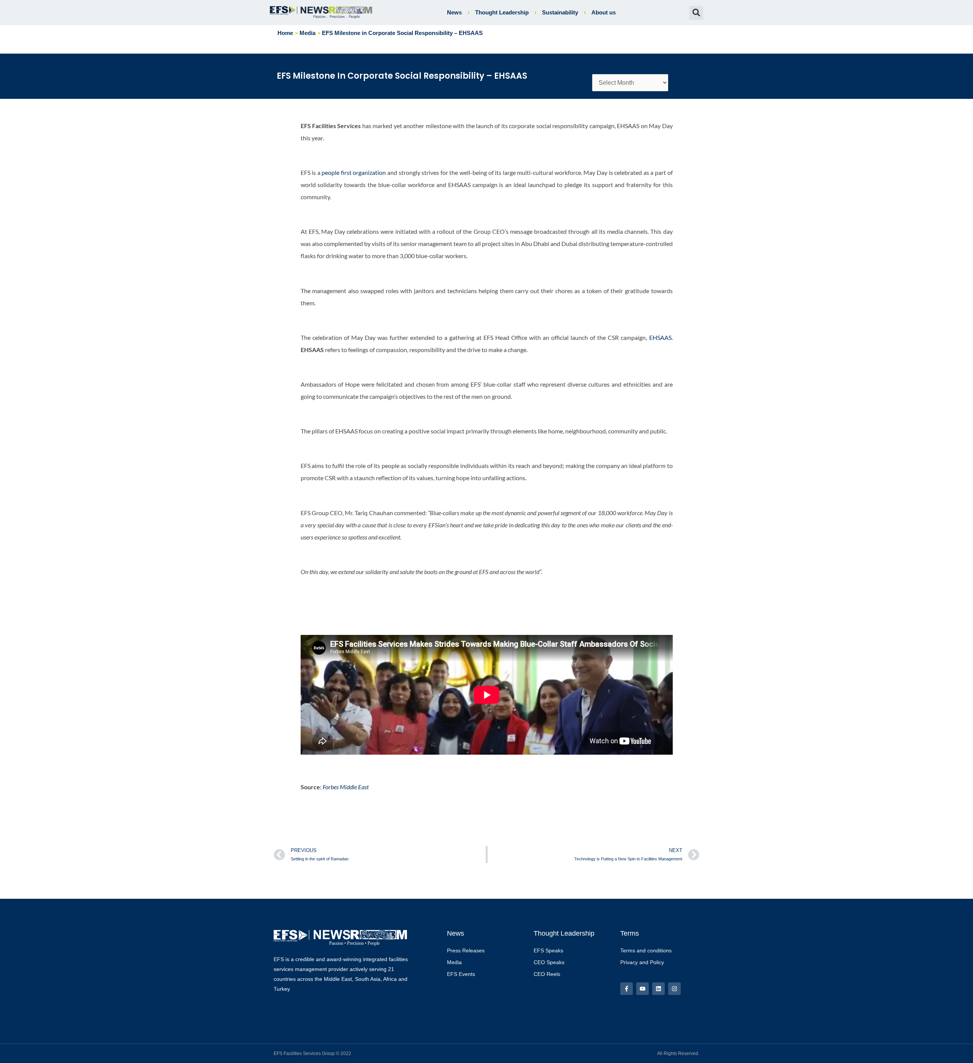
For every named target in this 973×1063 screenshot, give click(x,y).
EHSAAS (660, 337)
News (454, 12)
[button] (696, 13)
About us (603, 12)
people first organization (354, 172)
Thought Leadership (502, 12)
